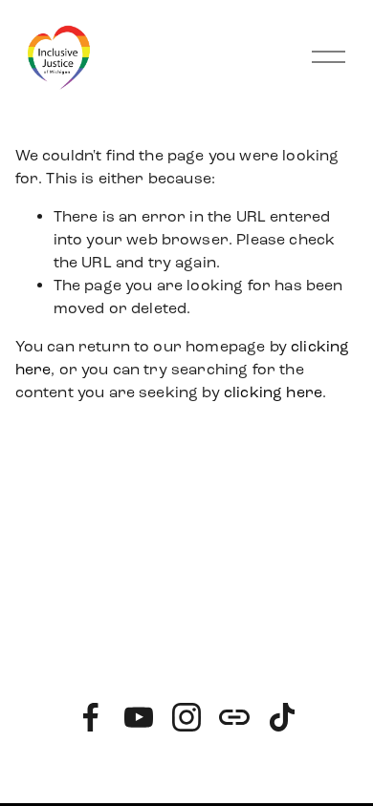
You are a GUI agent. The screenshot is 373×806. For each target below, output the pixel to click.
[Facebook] (91, 717)
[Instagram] (186, 717)
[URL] (234, 717)
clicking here (273, 392)
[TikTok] (282, 717)
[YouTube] (138, 717)
